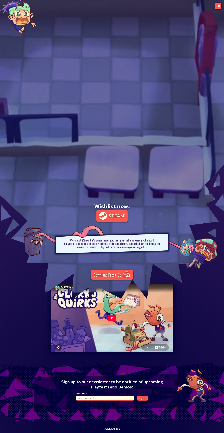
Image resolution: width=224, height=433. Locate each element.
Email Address (81, 393)
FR (218, 6)
